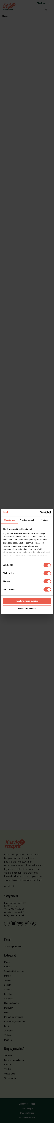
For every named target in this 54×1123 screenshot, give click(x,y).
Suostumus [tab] (9, 520)
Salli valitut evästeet (27, 608)
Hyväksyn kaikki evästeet (27, 601)
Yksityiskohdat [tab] (27, 520)
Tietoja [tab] (44, 520)
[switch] (47, 573)
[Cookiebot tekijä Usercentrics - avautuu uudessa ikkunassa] (39, 512)
